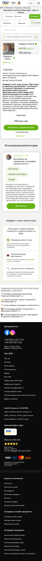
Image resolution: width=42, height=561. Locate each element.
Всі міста (7, 498)
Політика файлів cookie (12, 391)
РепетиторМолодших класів (14, 550)
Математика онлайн (11, 524)
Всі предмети (9, 491)
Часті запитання (10, 369)
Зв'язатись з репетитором (21, 128)
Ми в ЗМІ (7, 377)
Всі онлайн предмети (12, 494)
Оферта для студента (12, 384)
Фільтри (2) (35, 16)
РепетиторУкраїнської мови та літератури (19, 553)
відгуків (14, 451)
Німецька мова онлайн (12, 520)
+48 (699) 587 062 (13, 342)
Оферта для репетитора (13, 380)
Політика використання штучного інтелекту (20, 395)
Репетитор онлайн (11, 487)
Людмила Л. (19, 155)
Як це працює (9, 366)
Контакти (7, 362)
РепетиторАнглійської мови (14, 535)
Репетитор (8, 483)
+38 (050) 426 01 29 (14, 340)
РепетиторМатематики (12, 539)
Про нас (7, 358)
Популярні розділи (11, 502)
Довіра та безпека (10, 399)
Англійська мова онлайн (13, 517)
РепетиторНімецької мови (14, 542)
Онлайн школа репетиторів (14, 505)
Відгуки (6, 373)
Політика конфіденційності (14, 388)
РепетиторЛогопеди (11, 546)
